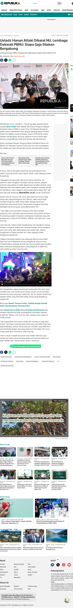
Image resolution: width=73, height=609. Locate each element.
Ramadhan (17, 577)
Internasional (4, 572)
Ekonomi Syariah (16, 10)
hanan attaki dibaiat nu (32, 361)
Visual (16, 575)
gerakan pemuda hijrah (7, 365)
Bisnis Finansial (32, 572)
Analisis (16, 569)
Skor (29, 564)
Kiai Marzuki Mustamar (35, 310)
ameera (4, 10)
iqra (42, 10)
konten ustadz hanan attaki (42, 357)
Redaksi (16, 586)
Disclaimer (3, 589)
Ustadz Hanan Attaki (12, 310)
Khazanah (3, 567)
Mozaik (26, 14)
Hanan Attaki (11, 127)
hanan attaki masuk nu (48, 361)
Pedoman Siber (32, 586)
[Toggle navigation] (2, 3)
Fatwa (21, 14)
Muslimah (33, 14)
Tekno (16, 572)
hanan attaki (19, 361)
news (49, 10)
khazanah (35, 10)
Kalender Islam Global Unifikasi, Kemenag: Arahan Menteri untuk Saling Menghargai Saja (42, 161)
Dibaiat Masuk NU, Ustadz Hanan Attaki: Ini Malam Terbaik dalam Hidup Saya (24, 160)
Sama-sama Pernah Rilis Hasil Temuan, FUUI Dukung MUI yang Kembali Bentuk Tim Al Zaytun (7, 161)
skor (26, 10)
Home (1, 35)
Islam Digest (8, 35)
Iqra (15, 567)
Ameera (2, 564)
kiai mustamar (57, 357)
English (30, 575)
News (2, 569)
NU (13, 139)
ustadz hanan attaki (6, 357)
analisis (57, 10)
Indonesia (16, 35)
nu (58, 361)
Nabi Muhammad (6, 14)
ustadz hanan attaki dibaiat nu (23, 357)
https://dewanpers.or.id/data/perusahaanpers (15, 599)
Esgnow (2, 575)
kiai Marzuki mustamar (7, 361)
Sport (29, 569)
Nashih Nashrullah (19, 56)
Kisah (15, 14)
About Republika (5, 586)
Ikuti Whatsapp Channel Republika (26, 346)
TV (1, 577)
